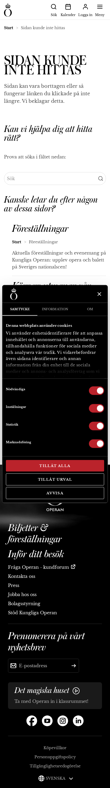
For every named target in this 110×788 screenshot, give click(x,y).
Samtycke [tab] (20, 309)
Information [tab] (55, 309)
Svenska (56, 778)
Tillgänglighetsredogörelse (55, 766)
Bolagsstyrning (24, 603)
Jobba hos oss (22, 594)
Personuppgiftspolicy (55, 757)
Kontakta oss (21, 576)
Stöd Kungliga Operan (32, 612)
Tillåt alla (54, 466)
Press (13, 585)
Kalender (68, 15)
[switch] (96, 408)
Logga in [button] (85, 15)
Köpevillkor (55, 747)
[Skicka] (73, 666)
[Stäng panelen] (99, 293)
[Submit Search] (100, 178)
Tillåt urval (55, 479)
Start (8, 27)
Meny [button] (100, 15)
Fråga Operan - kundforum (38, 567)
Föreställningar (40, 228)
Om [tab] (90, 309)
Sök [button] (54, 15)
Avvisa (55, 493)
